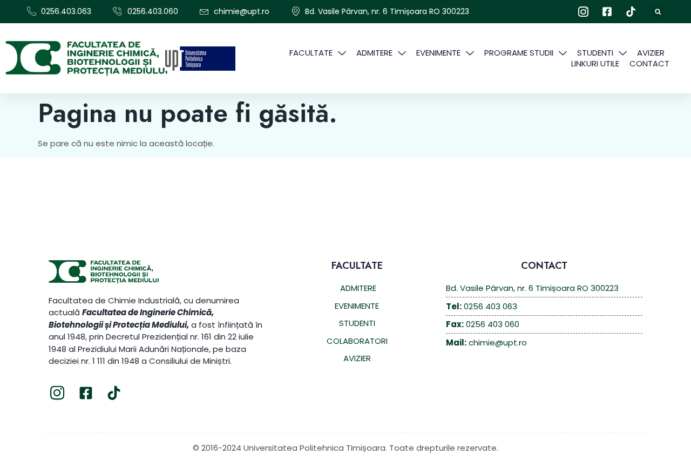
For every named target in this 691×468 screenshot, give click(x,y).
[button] (658, 11)
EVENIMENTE (438, 53)
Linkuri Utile (595, 63)
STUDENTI (595, 53)
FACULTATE (311, 53)
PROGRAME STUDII (518, 53)
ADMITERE (374, 53)
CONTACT (649, 63)
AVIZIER (651, 53)
